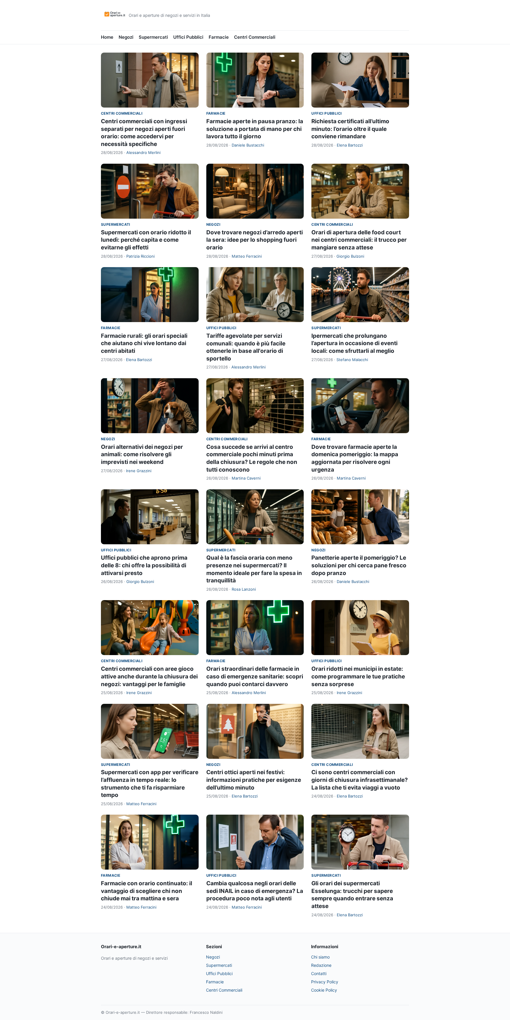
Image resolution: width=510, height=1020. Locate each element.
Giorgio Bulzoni (350, 256)
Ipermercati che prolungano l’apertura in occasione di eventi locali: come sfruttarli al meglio (354, 343)
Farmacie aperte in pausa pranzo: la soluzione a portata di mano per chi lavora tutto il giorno (254, 129)
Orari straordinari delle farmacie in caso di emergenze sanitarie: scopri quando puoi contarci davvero (254, 676)
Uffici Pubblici (188, 37)
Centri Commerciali (254, 37)
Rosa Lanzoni (244, 589)
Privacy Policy (324, 981)
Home (107, 37)
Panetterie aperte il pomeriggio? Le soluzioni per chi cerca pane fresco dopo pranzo (358, 565)
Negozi (126, 37)
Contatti (318, 973)
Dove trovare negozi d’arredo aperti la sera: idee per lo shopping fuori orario (254, 240)
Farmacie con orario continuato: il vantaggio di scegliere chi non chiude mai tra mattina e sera (146, 891)
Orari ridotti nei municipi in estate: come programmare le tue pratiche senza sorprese (358, 676)
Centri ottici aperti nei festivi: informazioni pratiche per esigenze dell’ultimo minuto (253, 780)
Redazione (321, 965)
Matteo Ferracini (247, 256)
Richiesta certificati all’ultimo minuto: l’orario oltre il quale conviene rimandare (350, 129)
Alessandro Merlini (143, 152)
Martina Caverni (246, 478)
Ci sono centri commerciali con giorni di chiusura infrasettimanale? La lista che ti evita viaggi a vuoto (359, 780)
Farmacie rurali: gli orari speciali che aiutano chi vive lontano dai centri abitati (144, 343)
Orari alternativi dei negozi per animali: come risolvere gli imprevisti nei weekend (142, 454)
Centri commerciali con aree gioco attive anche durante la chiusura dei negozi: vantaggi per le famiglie (149, 676)
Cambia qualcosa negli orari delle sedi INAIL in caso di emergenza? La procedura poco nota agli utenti (254, 891)
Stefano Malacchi (352, 359)
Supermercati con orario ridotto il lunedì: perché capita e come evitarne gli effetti (146, 240)
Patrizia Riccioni (140, 256)
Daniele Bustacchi (248, 145)
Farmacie (219, 37)
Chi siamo (320, 956)
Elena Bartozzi (350, 145)
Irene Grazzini (138, 470)
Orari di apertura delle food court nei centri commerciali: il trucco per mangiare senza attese (359, 240)
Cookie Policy (324, 990)
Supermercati (153, 37)
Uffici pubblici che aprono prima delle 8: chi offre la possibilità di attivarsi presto (144, 565)
